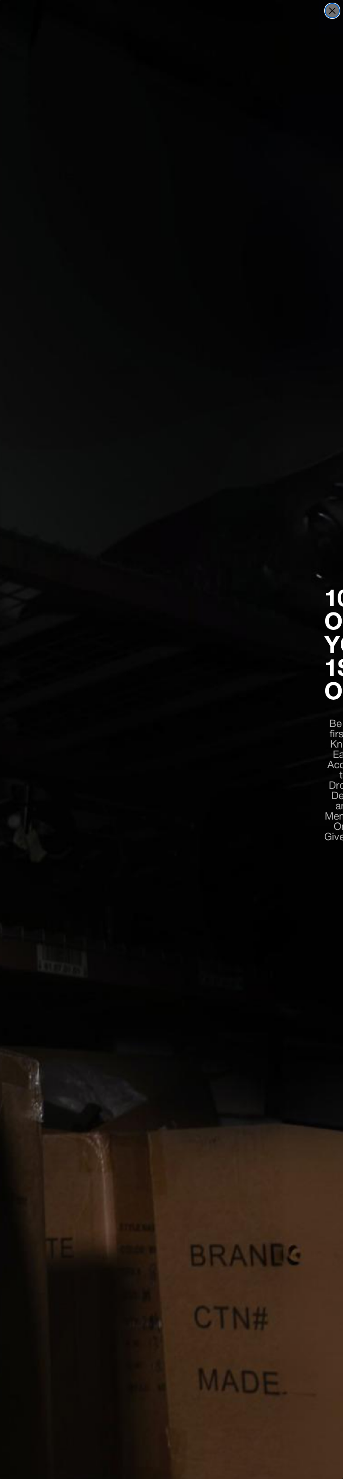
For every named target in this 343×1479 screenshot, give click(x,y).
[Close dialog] (332, 11)
